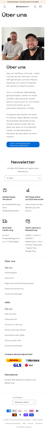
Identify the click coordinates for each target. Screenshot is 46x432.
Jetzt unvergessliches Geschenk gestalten (20, 144)
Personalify (13, 420)
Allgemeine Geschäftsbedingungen (19, 283)
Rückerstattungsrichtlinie (15, 330)
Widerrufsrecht (38, 420)
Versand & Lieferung (13, 324)
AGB (24, 423)
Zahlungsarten (11, 319)
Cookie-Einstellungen (13, 294)
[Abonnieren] (38, 178)
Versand (30, 423)
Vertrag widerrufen (13, 340)
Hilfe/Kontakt (10, 314)
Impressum (9, 278)
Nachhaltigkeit (11, 273)
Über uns (8, 267)
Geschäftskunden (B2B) (15, 335)
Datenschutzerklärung (14, 289)
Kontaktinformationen (24, 427)
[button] (4, 6)
